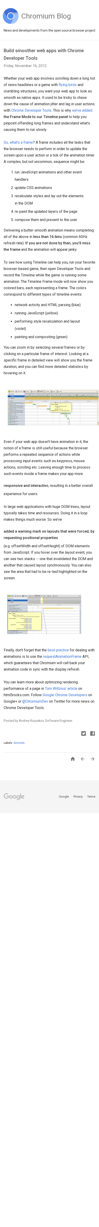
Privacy (78, 796)
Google (64, 796)
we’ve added (82, 110)
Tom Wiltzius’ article (61, 688)
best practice (58, 650)
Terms (91, 796)
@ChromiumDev (35, 701)
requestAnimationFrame (62, 656)
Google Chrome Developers (65, 695)
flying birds (68, 85)
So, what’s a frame (18, 142)
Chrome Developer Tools (31, 110)
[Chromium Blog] (46, 23)
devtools (19, 742)
